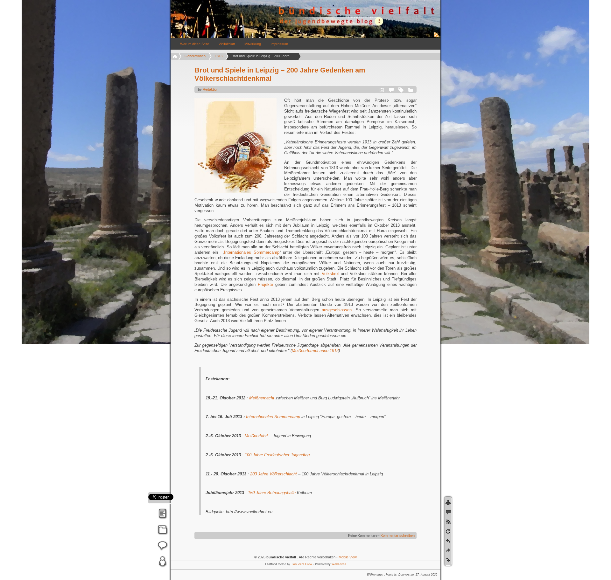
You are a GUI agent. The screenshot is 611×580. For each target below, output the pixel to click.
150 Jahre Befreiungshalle (272, 492)
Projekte (265, 284)
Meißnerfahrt (256, 435)
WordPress (339, 564)
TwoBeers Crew (301, 564)
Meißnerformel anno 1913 (315, 350)
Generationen (195, 56)
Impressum (279, 44)
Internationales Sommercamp (251, 252)
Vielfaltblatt (227, 44)
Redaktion (210, 89)
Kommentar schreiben (398, 535)
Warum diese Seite (194, 44)
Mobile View (348, 557)
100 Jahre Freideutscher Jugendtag (277, 454)
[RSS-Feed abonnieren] (436, 37)
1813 (218, 56)
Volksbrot (330, 273)
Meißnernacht (261, 398)
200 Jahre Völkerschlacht (273, 474)
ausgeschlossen (337, 309)
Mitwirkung (252, 44)
